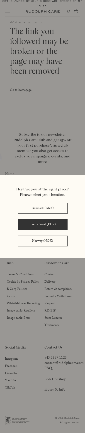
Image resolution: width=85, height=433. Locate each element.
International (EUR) (42, 224)
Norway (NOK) (42, 241)
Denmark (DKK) (43, 208)
